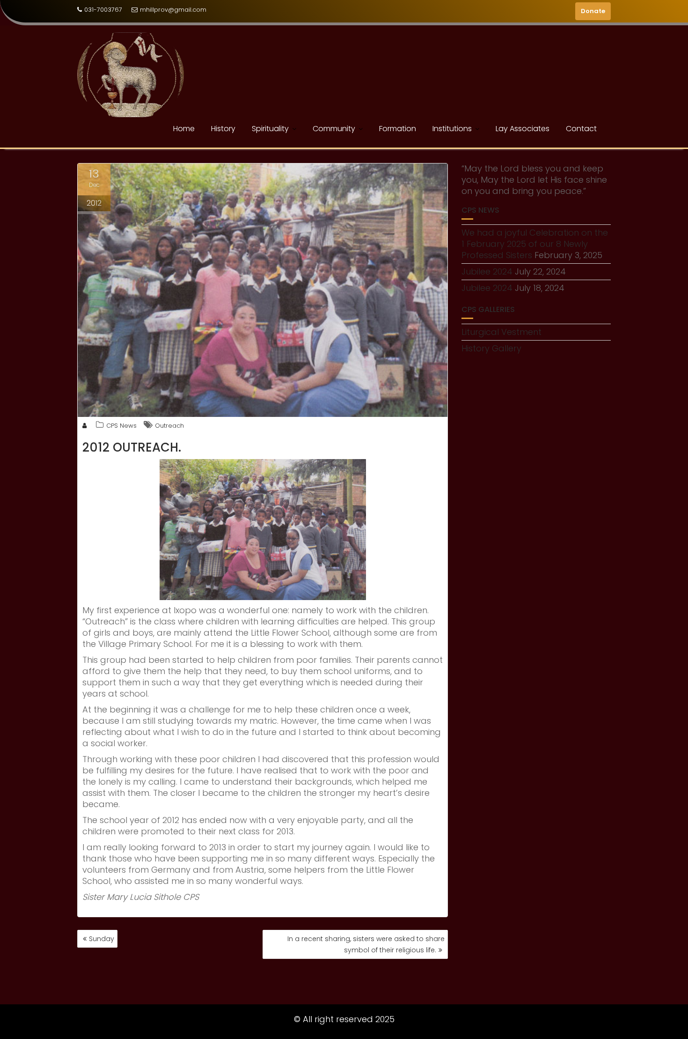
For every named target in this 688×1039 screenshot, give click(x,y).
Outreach (169, 425)
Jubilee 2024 (486, 271)
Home (184, 128)
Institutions (452, 128)
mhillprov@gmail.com (173, 9)
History (223, 128)
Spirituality (270, 128)
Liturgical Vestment (501, 332)
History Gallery (491, 348)
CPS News (121, 425)
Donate (593, 11)
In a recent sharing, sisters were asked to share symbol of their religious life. (366, 944)
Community (334, 128)
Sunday (101, 938)
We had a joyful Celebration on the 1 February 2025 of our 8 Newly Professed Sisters (534, 244)
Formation (397, 128)
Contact (581, 128)
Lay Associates (522, 128)
